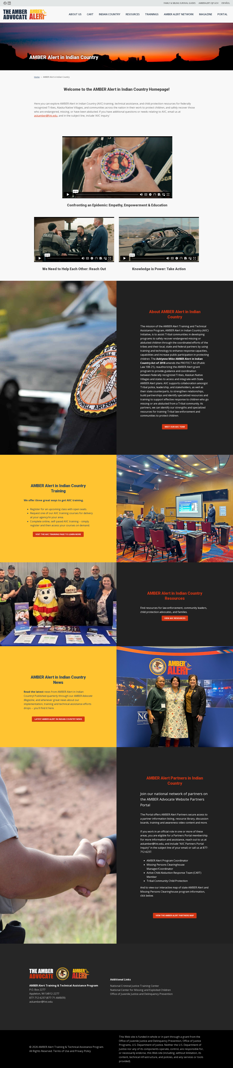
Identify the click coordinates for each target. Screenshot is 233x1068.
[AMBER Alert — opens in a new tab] (79, 974)
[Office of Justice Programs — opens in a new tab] (61, 974)
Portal (222, 14)
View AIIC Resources (174, 618)
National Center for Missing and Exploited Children (140, 990)
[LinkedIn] (9, 3)
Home (37, 77)
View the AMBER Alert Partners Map (175, 915)
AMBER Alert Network (179, 14)
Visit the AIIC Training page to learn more (58, 534)
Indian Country (109, 14)
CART (90, 14)
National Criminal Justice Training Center (134, 986)
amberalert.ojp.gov (208, 3)
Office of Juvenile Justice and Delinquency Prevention (141, 994)
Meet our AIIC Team (175, 426)
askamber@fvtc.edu (45, 115)
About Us (75, 14)
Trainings (152, 14)
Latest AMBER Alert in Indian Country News (58, 719)
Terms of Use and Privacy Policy (72, 1051)
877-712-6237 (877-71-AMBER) (47, 997)
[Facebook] (5, 3)
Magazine (205, 14)
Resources (133, 14)
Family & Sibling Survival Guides (179, 3)
